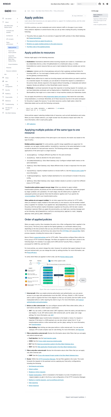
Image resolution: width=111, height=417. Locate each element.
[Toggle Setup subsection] (17, 77)
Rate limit (81, 329)
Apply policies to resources (97, 15)
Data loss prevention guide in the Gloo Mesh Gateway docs (55, 344)
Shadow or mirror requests (37, 372)
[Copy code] (84, 108)
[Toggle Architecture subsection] (17, 35)
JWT (52, 315)
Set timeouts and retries (36, 366)
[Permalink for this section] (57, 52)
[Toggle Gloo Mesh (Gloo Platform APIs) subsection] (17, 26)
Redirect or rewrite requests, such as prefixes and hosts (46, 380)
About (32, 11)
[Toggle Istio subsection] (17, 74)
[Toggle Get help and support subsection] (17, 108)
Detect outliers (33, 369)
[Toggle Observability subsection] (17, 97)
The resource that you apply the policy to (39, 41)
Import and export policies (75, 397)
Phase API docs (32, 252)
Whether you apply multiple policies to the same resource (44, 44)
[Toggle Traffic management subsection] (17, 85)
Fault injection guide (49, 338)
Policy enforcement (59, 11)
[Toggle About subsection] (17, 22)
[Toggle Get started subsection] (17, 18)
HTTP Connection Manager (47, 359)
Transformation (36, 324)
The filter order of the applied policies (38, 47)
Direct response (34, 385)
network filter (76, 231)
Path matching (33, 383)
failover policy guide (77, 170)
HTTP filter (65, 231)
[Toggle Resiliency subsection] (17, 93)
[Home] (25, 11)
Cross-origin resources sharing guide (50, 341)
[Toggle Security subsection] (17, 90)
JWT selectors (31, 124)
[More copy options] (85, 16)
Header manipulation (35, 375)
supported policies (40, 237)
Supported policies (35, 38)
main (28, 11)
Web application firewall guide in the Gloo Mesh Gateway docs (57, 347)
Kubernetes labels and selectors (57, 96)
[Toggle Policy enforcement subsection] (17, 43)
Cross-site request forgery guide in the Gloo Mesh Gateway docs (58, 355)
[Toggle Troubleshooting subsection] (17, 104)
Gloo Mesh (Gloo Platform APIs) (44, 11)
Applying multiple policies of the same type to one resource (100, 20)
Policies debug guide (66, 257)
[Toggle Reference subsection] (17, 100)
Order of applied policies (100, 24)
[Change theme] (107, 4)
